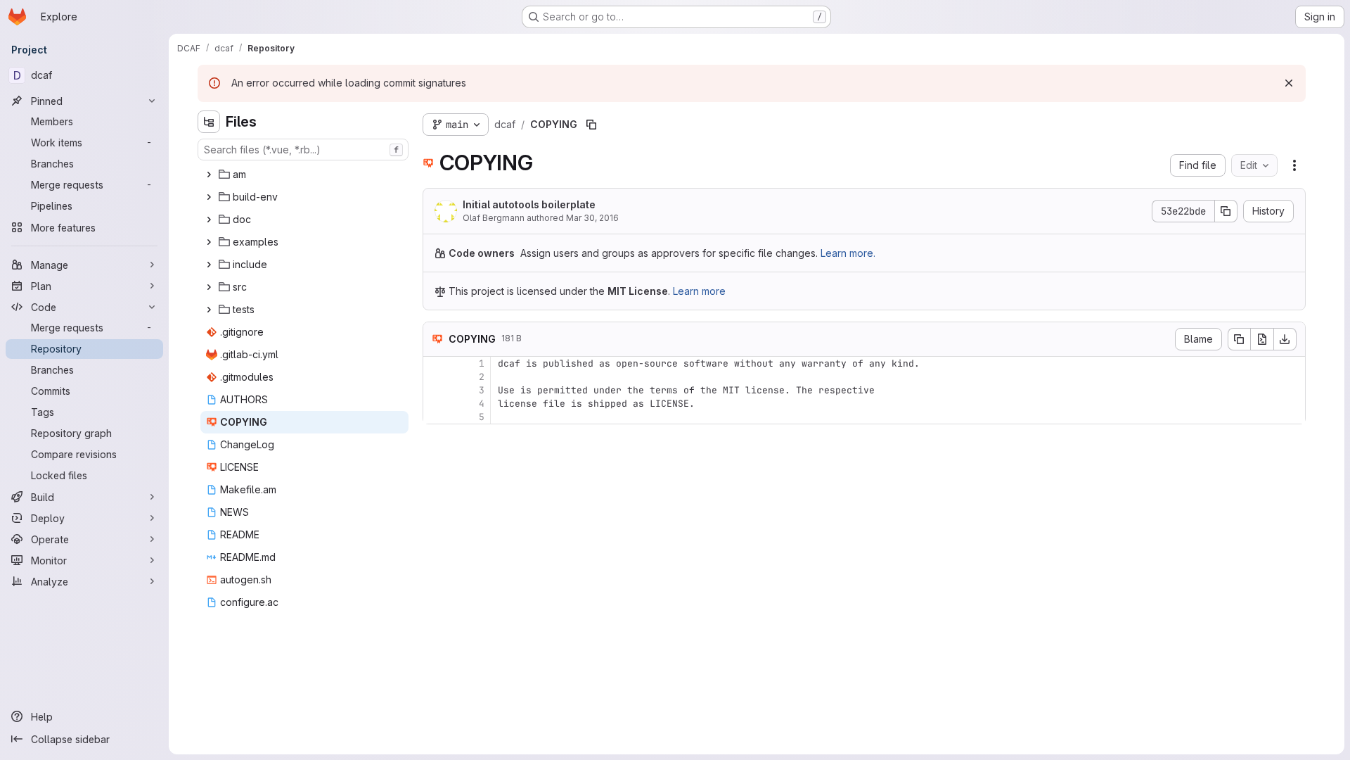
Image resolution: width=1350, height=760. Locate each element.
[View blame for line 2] (435, 377)
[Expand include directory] (208, 264)
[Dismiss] (1288, 83)
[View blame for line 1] (435, 363)
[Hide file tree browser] (209, 121)
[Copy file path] (591, 124)
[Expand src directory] (208, 287)
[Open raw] (1262, 339)
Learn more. (848, 253)
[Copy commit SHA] (1226, 211)
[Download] (1285, 339)
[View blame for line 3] (435, 390)
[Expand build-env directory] (208, 197)
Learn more (699, 291)
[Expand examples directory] (208, 242)
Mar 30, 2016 (592, 218)
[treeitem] (304, 174)
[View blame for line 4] (435, 403)
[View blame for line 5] (435, 417)
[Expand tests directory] (208, 309)
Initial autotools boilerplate (529, 204)
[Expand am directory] (208, 174)
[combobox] (303, 149)
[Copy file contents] (1239, 339)
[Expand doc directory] (208, 219)
